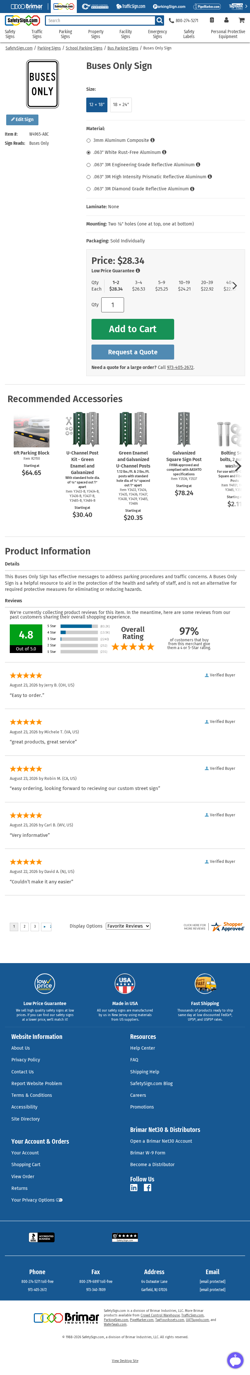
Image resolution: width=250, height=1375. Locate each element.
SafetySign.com (19, 48)
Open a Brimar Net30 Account (161, 1141)
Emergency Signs (157, 34)
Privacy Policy (25, 1060)
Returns (19, 1188)
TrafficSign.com (192, 1315)
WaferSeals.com (115, 1325)
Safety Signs (10, 34)
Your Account (25, 1153)
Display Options (86, 926)
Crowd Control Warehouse (160, 1315)
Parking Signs (49, 48)
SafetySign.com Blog (151, 1083)
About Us (20, 1048)
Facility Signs (125, 34)
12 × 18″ (96, 104)
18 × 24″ (121, 104)
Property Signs (96, 34)
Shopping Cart (25, 1164)
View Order (22, 1176)
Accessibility (24, 1107)
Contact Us (22, 1072)
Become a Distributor (152, 1164)
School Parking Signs (84, 48)
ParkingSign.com (116, 1320)
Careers (138, 1095)
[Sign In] (226, 20)
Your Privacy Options (33, 1200)
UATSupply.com (197, 1320)
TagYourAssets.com (169, 1320)
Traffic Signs (37, 34)
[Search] (159, 20)
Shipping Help (144, 1072)
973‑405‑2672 (180, 367)
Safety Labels (189, 34)
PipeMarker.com (142, 1320)
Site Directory (25, 1119)
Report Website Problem (36, 1083)
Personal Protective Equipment (228, 34)
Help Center (142, 1048)
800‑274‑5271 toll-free (37, 1281)
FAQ (134, 1060)
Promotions (142, 1107)
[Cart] (242, 20)
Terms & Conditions (31, 1095)
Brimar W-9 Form (147, 1153)
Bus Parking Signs (122, 48)
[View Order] (211, 20)
